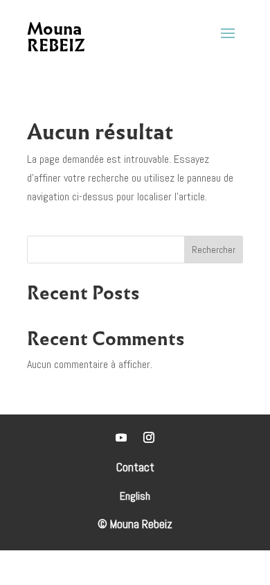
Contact (135, 467)
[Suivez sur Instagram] (149, 437)
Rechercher (213, 249)
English (135, 497)
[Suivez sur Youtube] (121, 437)
